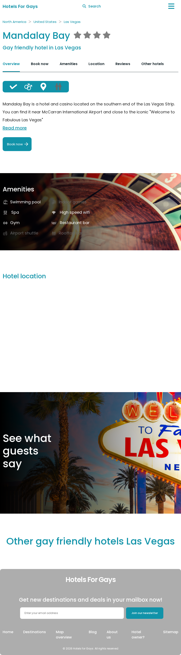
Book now (40, 63)
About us (112, 634)
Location (96, 63)
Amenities (68, 63)
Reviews (122, 63)
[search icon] (84, 6)
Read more (15, 128)
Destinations (34, 631)
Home (8, 631)
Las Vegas (72, 21)
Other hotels (152, 63)
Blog (93, 631)
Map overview (64, 634)
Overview (11, 63)
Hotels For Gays (20, 6)
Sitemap (170, 631)
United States (45, 21)
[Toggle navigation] (171, 6)
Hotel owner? (138, 634)
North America (14, 21)
